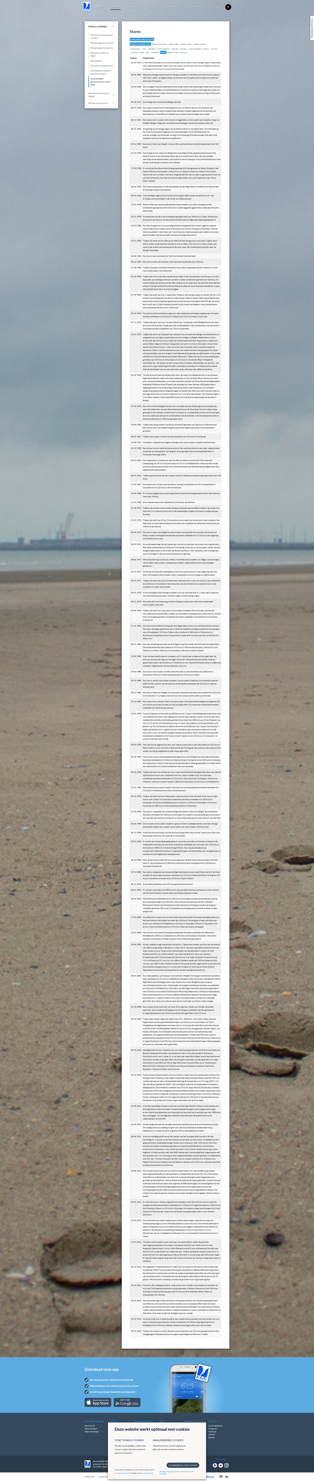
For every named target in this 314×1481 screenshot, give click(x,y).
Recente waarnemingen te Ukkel (101, 36)
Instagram (212, 1428)
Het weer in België (94, 1421)
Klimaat (115, 7)
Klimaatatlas (96, 60)
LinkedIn (211, 1434)
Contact (213, 1421)
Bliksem (170, 52)
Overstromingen (195, 49)
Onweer (214, 49)
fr (221, 7)
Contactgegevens (215, 1426)
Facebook (212, 1431)
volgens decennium (159, 44)
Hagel (142, 52)
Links (161, 1421)
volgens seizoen (200, 44)
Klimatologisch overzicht (102, 43)
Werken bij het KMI (194, 1421)
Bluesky (211, 1437)
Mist (148, 52)
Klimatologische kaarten (101, 48)
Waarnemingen (91, 1428)
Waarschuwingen (92, 1431)
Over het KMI (194, 7)
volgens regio (173, 44)
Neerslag (175, 49)
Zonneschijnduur (163, 49)
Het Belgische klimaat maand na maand (100, 72)
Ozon (177, 52)
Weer (101, 7)
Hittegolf (152, 49)
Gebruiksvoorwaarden (106, 1477)
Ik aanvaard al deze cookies (183, 1465)
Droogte (183, 49)
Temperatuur (135, 49)
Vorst (144, 49)
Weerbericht (90, 1426)
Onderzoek (133, 7)
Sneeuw (206, 49)
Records (184, 52)
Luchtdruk (155, 52)
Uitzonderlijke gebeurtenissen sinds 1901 (100, 81)
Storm (163, 52)
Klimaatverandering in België (98, 95)
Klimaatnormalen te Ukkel (99, 54)
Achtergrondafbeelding (312, 28)
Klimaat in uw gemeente (101, 65)
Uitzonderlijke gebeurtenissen (142, 39)
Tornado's (134, 52)
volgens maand (186, 44)
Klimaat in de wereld (98, 103)
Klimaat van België (97, 26)
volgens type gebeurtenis (140, 44)
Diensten (152, 7)
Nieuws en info (172, 7)
